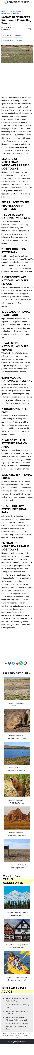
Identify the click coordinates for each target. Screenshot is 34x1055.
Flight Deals (18, 35)
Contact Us (18, 1035)
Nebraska (20, 41)
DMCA (32, 1035)
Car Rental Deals (8, 41)
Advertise (25, 1035)
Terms (20, 1033)
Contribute (13, 1033)
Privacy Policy (27, 1033)
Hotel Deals (6, 35)
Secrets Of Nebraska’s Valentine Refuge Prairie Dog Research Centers (17, 1026)
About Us (5, 1033)
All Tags (18, 1038)
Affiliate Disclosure (7, 1035)
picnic (24, 535)
